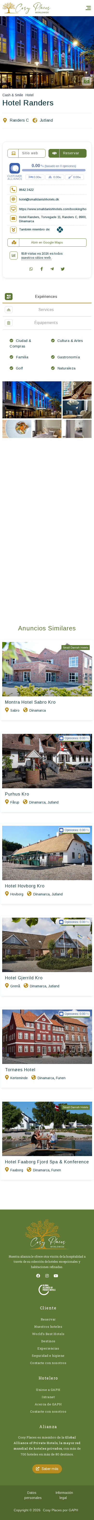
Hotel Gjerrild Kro (24, 977)
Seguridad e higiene (48, 1355)
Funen (61, 1078)
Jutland (46, 120)
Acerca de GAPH (48, 1404)
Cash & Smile (12, 95)
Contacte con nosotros (48, 1363)
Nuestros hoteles (48, 1326)
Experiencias (48, 1348)
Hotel (30, 95)
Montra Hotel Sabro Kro (30, 702)
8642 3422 (26, 189)
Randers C (19, 120)
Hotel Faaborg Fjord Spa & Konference (47, 1161)
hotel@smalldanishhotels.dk (39, 199)
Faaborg (16, 1170)
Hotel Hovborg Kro (25, 886)
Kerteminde (19, 1078)
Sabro (15, 710)
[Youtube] (56, 1276)
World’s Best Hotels (48, 1334)
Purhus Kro (17, 794)
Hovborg (16, 894)
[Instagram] (47, 1276)
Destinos (48, 1341)
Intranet (48, 1397)
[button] (47, 1468)
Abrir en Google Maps (47, 242)
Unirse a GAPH (48, 1389)
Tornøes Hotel (20, 1069)
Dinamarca (37, 710)
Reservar (48, 1319)
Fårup (14, 802)
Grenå (15, 986)
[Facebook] (38, 1276)
